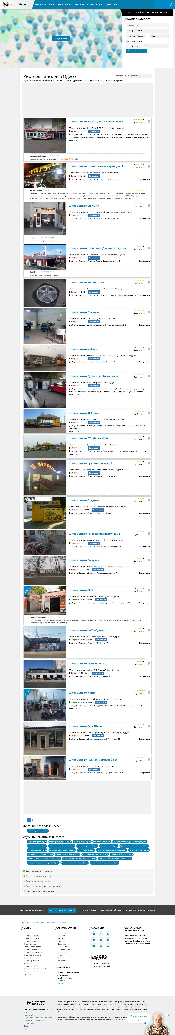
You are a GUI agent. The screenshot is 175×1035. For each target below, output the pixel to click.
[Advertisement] (87, 100)
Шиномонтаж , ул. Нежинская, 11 (90, 463)
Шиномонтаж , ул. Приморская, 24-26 (93, 759)
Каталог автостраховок (32, 947)
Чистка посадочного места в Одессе (74, 863)
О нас (26, 1026)
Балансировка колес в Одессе (60, 842)
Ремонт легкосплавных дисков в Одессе (111, 850)
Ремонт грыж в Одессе (86, 850)
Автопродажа (64, 4)
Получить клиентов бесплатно (62, 910)
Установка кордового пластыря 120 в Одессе (114, 858)
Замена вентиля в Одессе (37, 846)
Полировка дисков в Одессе (87, 846)
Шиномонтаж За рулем (84, 560)
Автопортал (25, 922)
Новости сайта (29, 1015)
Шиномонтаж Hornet (82, 692)
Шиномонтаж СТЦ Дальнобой (88, 438)
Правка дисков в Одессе (109, 846)
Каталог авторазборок (32, 972)
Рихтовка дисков (136, 41)
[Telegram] (108, 933)
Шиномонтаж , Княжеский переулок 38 (94, 533)
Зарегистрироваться (157, 12)
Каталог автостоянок (31, 938)
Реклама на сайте (110, 910)
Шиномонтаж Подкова (84, 312)
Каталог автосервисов (32, 935)
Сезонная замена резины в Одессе (40, 854)
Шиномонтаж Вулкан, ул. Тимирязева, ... (95, 376)
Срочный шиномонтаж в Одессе (67, 854)
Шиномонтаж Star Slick (84, 205)
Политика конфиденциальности (36, 1020)
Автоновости (94, 4)
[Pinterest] (101, 945)
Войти (141, 12)
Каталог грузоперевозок (33, 952)
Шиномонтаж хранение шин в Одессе (104, 863)
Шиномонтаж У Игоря (83, 349)
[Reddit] (101, 939)
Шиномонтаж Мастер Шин (86, 282)
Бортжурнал (111, 4)
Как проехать (74, 140)
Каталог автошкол (30, 958)
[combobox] (147, 30)
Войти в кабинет (88, 910)
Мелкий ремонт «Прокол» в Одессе (62, 846)
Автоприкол (62, 952)
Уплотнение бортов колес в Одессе (95, 854)
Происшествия (63, 947)
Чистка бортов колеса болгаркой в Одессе (43, 863)
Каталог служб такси (31, 961)
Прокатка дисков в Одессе (37, 850)
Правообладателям (31, 1029)
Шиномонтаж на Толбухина (87, 630)
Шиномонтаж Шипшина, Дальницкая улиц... (98, 248)
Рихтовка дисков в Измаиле (38, 831)
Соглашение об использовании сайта (38, 1018)
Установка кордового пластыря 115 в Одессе (79, 858)
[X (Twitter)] (108, 939)
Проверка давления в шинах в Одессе (134, 846)
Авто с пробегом (64, 949)
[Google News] (108, 945)
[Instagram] (101, 933)
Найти (137, 51)
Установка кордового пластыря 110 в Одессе (44, 858)
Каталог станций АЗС (31, 966)
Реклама (61, 983)
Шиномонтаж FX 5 (81, 590)
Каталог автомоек (30, 941)
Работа (78, 4)
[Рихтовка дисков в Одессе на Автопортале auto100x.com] (38, 1002)
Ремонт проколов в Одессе (139, 850)
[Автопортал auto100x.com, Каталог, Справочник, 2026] (5, 4)
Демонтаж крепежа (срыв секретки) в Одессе (129, 842)
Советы (60, 955)
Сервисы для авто (44, 4)
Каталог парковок (30, 944)
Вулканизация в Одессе (82, 842)
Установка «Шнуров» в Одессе (122, 854)
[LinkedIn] (94, 939)
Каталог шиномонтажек (33, 955)
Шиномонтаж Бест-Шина (85, 726)
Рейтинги (61, 941)
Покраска (27, 963)
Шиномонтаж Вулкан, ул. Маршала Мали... (97, 121)
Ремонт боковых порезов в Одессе (62, 850)
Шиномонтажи (38, 922)
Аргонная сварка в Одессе (37, 842)
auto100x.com (19, 4)
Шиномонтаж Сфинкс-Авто (87, 663)
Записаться (94, 131)
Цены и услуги (29, 1023)
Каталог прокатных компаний (35, 969)
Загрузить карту (61, 39)
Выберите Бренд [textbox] (135, 31)
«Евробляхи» (62, 944)
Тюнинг (60, 958)
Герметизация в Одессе (102, 842)
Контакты (61, 981)
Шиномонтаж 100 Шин (84, 413)
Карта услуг (28, 974)
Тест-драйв (61, 961)
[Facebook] (94, 933)
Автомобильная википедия (68, 933)
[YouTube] (93, 945)
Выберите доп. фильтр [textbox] (137, 46)
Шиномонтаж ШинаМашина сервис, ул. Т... (97, 166)
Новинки (61, 938)
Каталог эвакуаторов (31, 949)
